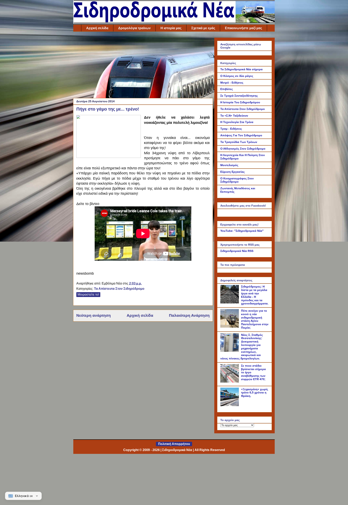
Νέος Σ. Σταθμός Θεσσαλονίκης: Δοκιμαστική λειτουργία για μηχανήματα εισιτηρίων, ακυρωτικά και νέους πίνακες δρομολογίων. (241, 346)
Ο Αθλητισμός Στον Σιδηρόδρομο (242, 148)
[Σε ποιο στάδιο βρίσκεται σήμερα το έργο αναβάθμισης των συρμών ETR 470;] (230, 381)
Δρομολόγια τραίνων (134, 28)
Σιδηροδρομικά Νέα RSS (236, 250)
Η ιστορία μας (171, 28)
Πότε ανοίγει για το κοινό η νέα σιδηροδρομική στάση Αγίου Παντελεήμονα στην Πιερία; (254, 319)
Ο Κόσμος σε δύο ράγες (236, 76)
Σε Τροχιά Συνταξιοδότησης (239, 95)
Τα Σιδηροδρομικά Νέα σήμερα (241, 69)
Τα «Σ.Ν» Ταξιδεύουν (234, 115)
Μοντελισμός (229, 165)
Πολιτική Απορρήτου (174, 444)
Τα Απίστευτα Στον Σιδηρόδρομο (119, 288)
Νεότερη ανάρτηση (93, 315)
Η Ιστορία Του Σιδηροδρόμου (240, 102)
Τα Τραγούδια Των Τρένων (238, 142)
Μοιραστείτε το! (88, 294)
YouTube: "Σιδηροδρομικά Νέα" (242, 230)
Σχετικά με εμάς (203, 28)
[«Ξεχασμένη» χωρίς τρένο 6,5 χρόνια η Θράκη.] (230, 405)
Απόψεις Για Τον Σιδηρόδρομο (241, 135)
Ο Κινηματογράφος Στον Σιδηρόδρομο (237, 180)
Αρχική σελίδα (97, 28)
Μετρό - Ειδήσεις (231, 82)
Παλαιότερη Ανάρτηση (189, 315)
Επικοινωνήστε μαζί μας (243, 28)
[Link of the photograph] (108, 137)
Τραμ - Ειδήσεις (231, 128)
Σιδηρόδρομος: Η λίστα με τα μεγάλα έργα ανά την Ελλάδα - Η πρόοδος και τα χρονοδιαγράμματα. (254, 295)
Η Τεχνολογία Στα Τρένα (236, 122)
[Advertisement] (143, 66)
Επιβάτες (226, 89)
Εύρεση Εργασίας (232, 171)
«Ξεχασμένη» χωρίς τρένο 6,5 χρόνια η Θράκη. (254, 393)
